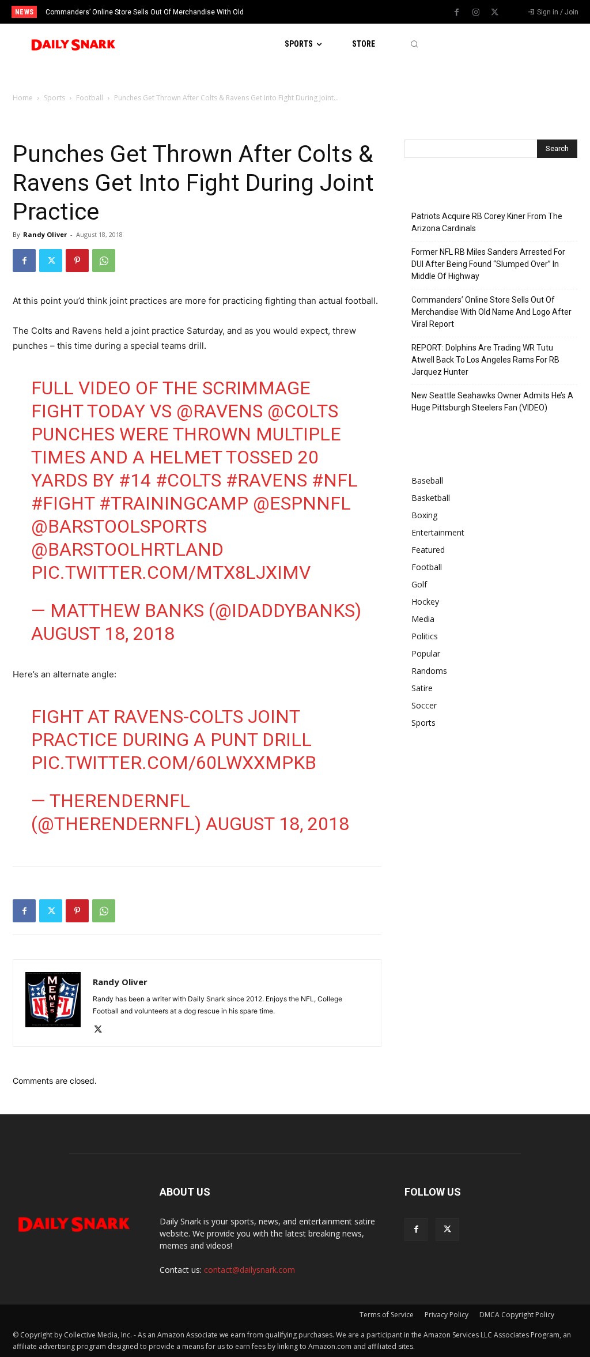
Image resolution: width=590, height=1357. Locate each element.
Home (23, 98)
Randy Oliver (45, 234)
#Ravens (266, 480)
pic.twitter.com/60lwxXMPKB (173, 763)
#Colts (188, 480)
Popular (425, 653)
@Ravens (219, 411)
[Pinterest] (77, 260)
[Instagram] (476, 13)
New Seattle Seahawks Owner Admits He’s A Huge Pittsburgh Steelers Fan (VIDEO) (492, 401)
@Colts (302, 411)
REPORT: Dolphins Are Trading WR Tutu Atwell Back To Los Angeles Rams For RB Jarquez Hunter (485, 359)
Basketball (430, 497)
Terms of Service (387, 1315)
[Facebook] (457, 13)
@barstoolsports (119, 526)
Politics (424, 636)
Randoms (429, 670)
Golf (419, 584)
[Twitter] (495, 13)
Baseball (427, 480)
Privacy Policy (446, 1315)
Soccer (424, 705)
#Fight (62, 503)
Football (89, 98)
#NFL (335, 480)
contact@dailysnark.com (249, 1269)
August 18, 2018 (103, 633)
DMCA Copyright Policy (516, 1315)
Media (422, 618)
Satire (422, 688)
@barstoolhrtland (127, 549)
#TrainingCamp (173, 503)
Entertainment (437, 532)
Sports (54, 98)
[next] (325, 12)
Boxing (424, 515)
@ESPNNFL (302, 503)
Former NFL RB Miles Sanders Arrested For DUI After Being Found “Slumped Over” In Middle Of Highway (488, 264)
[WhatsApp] (103, 260)
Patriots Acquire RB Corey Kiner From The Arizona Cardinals (486, 222)
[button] (414, 44)
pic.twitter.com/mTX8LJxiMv (171, 572)
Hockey (425, 601)
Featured (428, 549)
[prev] (307, 12)
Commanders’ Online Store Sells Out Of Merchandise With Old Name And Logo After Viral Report (491, 312)
